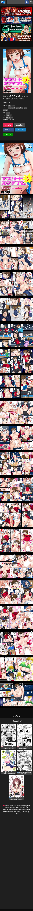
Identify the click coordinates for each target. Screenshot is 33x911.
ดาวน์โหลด (20, 125)
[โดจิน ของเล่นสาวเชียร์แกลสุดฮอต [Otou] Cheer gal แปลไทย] (24, 761)
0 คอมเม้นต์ (8, 125)
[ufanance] (16, 41)
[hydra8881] (16, 15)
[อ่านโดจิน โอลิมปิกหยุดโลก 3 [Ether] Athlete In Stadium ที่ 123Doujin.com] (17, 92)
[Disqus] (16, 838)
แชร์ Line (8, 134)
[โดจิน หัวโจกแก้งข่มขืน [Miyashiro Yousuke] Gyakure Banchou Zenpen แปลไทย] (8, 735)
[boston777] (16, 24)
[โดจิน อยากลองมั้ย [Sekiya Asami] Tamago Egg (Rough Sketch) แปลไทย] (24, 735)
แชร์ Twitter (21, 130)
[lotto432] (16, 32)
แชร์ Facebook (9, 130)
